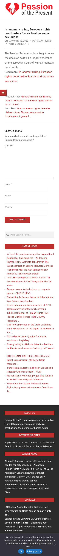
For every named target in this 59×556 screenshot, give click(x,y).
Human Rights (43, 41)
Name (8, 184)
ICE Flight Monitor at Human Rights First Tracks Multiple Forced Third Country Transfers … (27, 317)
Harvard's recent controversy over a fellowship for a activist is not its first (29, 100)
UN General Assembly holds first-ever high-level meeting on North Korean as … (28, 511)
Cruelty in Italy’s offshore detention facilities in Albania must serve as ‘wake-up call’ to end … (30, 348)
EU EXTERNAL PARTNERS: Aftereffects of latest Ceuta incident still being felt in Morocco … (29, 360)
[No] (55, 544)
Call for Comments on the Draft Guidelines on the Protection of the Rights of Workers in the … (30, 328)
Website (8, 207)
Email (8, 195)
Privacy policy (34, 551)
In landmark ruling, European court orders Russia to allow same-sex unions (29, 76)
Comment (8, 146)
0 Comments (22, 44)
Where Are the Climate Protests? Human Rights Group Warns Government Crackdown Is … (30, 387)
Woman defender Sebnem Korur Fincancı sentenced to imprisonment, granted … (28, 112)
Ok (21, 551)
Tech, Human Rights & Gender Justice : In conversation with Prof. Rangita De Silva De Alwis (29, 281)
